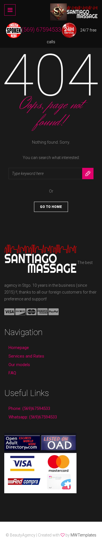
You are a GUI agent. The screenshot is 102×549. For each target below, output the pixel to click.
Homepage (18, 347)
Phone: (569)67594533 (29, 408)
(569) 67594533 (41, 29)
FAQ (12, 372)
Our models (19, 364)
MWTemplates (83, 535)
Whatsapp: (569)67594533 (32, 417)
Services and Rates (26, 356)
